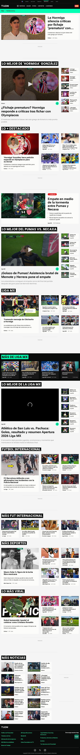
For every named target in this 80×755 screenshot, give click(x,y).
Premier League (46, 470)
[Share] (57, 103)
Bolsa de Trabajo (5, 745)
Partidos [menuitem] (22, 6)
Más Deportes (7, 583)
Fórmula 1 (65, 565)
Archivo (42, 741)
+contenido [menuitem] (49, 6)
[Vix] (77, 6)
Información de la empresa (8, 739)
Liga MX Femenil (46, 377)
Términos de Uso (5, 736)
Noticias (33, 1)
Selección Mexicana (65, 377)
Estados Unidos (19, 670)
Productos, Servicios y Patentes (49, 737)
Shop (57, 1)
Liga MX (44, 149)
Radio (52, 1)
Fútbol (5, 168)
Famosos (39, 1)
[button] (30, 84)
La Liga (5, 489)
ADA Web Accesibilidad (7, 742)
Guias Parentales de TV (27, 742)
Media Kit (23, 736)
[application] (30, 84)
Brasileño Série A (47, 490)
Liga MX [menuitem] (28, 6)
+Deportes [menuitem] (41, 6)
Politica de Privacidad (7, 732)
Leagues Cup (65, 149)
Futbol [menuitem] (34, 6)
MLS (23, 536)
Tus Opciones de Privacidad (48, 744)
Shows (26, 1)
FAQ (22, 739)
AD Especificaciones (26, 732)
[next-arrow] (78, 370)
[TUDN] (5, 6)
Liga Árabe (65, 169)
